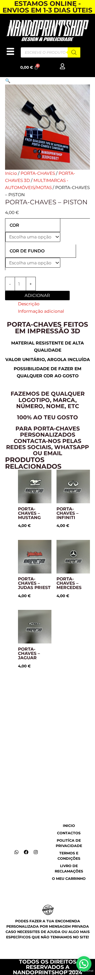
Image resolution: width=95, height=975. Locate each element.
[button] (7, 80)
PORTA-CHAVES (38, 173)
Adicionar (37, 295)
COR (14, 225)
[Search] (74, 52)
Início (11, 173)
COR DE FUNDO (27, 250)
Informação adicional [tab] (41, 311)
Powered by (79, 970)
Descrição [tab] (29, 303)
